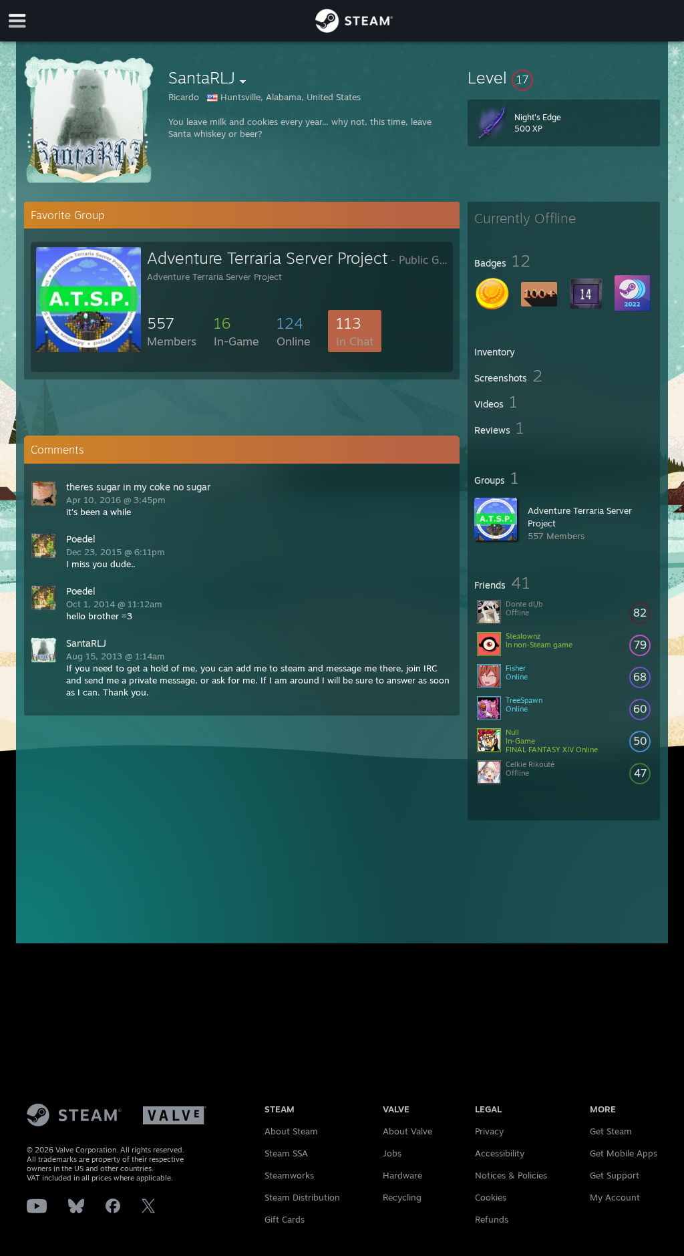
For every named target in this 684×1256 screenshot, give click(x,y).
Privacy (489, 1131)
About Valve (407, 1131)
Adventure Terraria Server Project (267, 258)
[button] (564, 77)
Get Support (614, 1175)
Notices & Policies (511, 1175)
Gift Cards (285, 1219)
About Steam (291, 1131)
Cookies (490, 1197)
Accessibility (499, 1153)
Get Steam (611, 1131)
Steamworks (289, 1175)
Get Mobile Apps (623, 1153)
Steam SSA (286, 1153)
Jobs (392, 1153)
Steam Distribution (302, 1197)
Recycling (402, 1197)
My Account (615, 1197)
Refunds (491, 1219)
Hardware (402, 1175)
